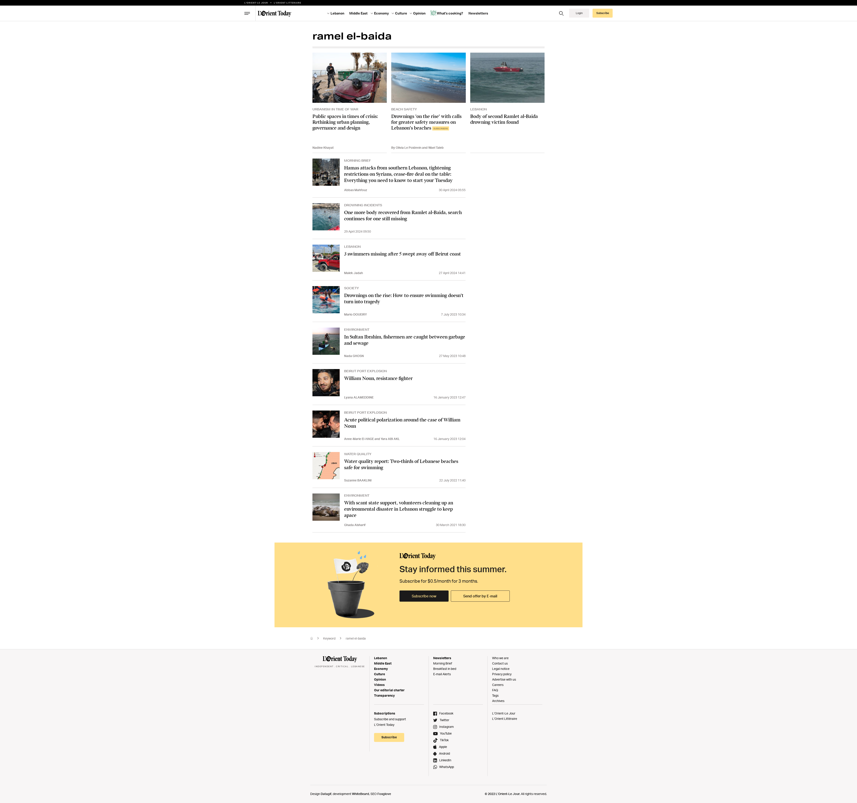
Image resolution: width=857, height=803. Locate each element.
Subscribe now (424, 596)
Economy (381, 669)
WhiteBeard (360, 794)
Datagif (326, 794)
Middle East (382, 663)
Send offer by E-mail (480, 596)
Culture (379, 674)
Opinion (380, 679)
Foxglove (384, 794)
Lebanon (380, 658)
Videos (379, 685)
